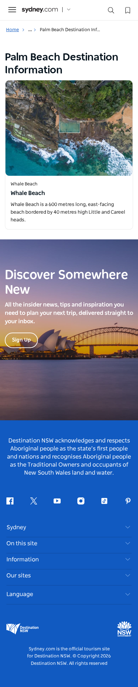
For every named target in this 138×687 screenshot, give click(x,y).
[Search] (111, 11)
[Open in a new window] (69, 128)
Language (19, 594)
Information (22, 560)
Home (12, 30)
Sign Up (21, 340)
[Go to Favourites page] (127, 9)
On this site (21, 544)
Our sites (18, 576)
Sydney (16, 528)
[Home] (40, 10)
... (30, 30)
